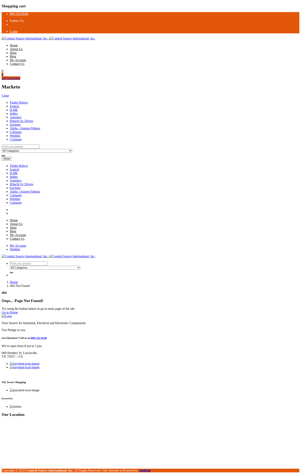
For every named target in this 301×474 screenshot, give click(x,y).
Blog (13, 56)
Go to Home (10, 312)
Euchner (15, 124)
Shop (13, 52)
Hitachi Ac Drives (21, 121)
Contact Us (17, 64)
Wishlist (15, 135)
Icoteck (14, 106)
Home (14, 45)
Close (5, 95)
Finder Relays (19, 102)
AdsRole (145, 470)
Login (14, 31)
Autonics (16, 117)
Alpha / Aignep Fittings (25, 128)
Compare (16, 132)
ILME (14, 110)
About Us (16, 49)
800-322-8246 (19, 14)
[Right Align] (3, 155)
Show (6, 158)
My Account (18, 60)
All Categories (11, 78)
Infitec (14, 113)
